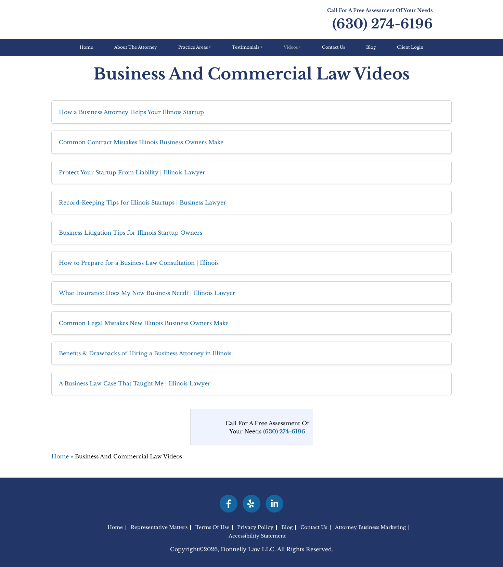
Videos (291, 47)
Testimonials (245, 47)
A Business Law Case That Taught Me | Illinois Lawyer (134, 383)
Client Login (410, 47)
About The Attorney (135, 47)
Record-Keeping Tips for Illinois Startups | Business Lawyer (142, 202)
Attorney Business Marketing (370, 527)
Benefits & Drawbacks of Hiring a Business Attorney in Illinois (145, 353)
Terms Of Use (212, 527)
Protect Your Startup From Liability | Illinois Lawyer (132, 172)
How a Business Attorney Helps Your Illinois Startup (131, 112)
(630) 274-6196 (382, 24)
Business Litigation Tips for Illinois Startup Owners (130, 232)
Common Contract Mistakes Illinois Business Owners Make (141, 142)
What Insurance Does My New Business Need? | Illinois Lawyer (147, 292)
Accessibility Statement (257, 536)
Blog (371, 47)
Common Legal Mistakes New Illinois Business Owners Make (144, 323)
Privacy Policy (255, 527)
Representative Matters (159, 527)
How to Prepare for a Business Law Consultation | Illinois (139, 262)
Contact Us (333, 47)
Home (86, 47)
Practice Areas (193, 47)
